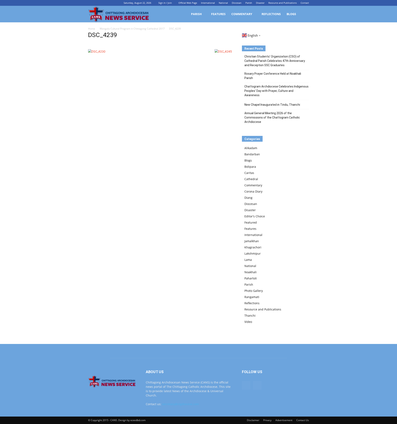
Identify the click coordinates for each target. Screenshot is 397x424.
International (208, 2)
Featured (250, 222)
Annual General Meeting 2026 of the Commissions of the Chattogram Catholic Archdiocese (272, 117)
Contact (305, 2)
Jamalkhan (251, 241)
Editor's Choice (254, 216)
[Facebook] (91, 3)
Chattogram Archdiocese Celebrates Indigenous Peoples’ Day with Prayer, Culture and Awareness (276, 91)
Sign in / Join (165, 2)
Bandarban (252, 154)
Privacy (267, 420)
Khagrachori (252, 247)
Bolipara (250, 167)
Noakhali (250, 272)
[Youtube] (98, 3)
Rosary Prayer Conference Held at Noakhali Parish (272, 76)
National (223, 2)
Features (218, 14)
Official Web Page (187, 2)
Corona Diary (253, 191)
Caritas (249, 173)
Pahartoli (250, 278)
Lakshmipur (252, 253)
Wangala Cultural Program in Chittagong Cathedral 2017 (132, 28)
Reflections (271, 14)
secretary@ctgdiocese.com (180, 404)
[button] (304, 14)
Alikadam (250, 148)
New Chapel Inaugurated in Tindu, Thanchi (272, 104)
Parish (248, 2)
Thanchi (250, 315)
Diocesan (237, 2)
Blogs (291, 14)
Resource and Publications (282, 2)
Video (248, 322)
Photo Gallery (253, 291)
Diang (248, 198)
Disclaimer (253, 420)
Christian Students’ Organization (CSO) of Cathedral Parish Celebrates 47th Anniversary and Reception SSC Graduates (274, 61)
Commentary (241, 14)
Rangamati (251, 297)
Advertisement (283, 420)
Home (91, 28)
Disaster (260, 2)
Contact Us (302, 420)
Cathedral (251, 179)
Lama (248, 260)
